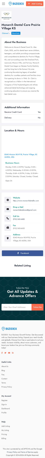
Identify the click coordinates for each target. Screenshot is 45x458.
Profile (4, 412)
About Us (5, 366)
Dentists (16, 33)
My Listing (5, 430)
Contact (4, 378)
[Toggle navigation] (3, 4)
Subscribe (37, 307)
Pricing (4, 434)
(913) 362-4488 (19, 219)
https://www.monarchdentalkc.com (26, 200)
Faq (3, 374)
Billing (4, 438)
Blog (3, 370)
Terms (4, 382)
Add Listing (37, 3)
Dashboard (6, 408)
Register (5, 400)
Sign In (4, 404)
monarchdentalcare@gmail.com (24, 210)
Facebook (24, 253)
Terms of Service (27, 452)
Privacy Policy (7, 387)
